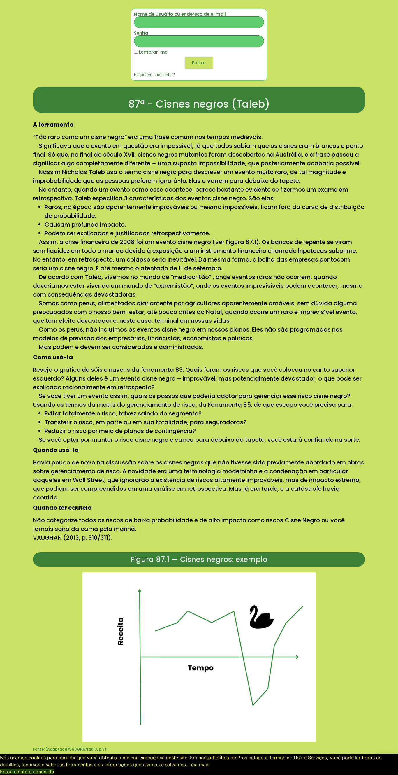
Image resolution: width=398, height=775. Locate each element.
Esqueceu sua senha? (154, 74)
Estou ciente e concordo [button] (27, 771)
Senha (141, 33)
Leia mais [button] (199, 764)
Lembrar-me (153, 52)
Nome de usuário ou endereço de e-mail (180, 14)
